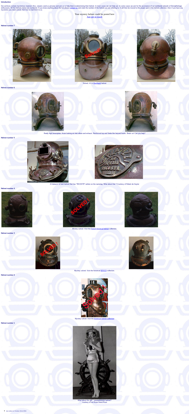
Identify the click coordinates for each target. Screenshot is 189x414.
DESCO (104, 271)
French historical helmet (100, 229)
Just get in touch (94, 17)
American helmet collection (104, 319)
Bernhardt (97, 83)
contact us (74, 8)
